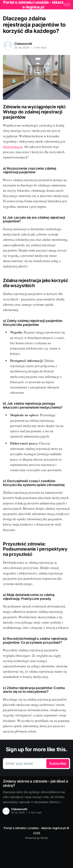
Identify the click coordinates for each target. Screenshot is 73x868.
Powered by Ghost (36, 837)
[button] (67, 4)
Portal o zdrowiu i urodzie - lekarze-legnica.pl (35, 828)
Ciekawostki (23, 44)
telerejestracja (12, 146)
